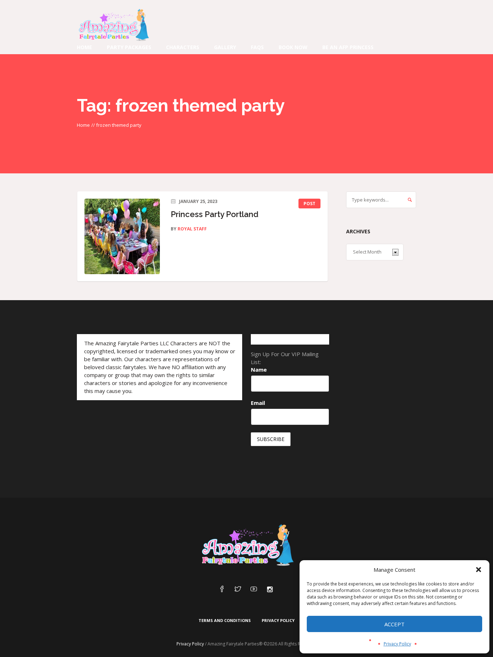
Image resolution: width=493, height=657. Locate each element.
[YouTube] (253, 589)
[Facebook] (222, 589)
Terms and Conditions (224, 620)
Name (259, 369)
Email (258, 402)
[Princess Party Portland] (122, 236)
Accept (394, 624)
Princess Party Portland (214, 214)
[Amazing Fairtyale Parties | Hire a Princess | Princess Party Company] (246, 545)
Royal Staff (192, 229)
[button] (478, 569)
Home (83, 125)
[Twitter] (237, 589)
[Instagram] (269, 589)
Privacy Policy (397, 644)
